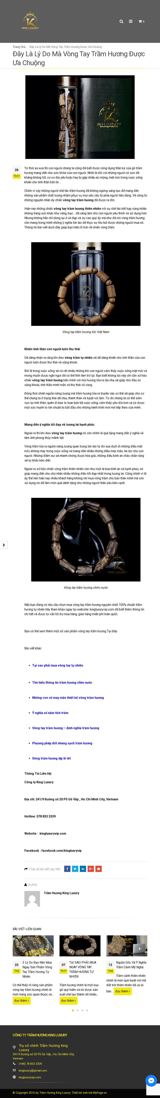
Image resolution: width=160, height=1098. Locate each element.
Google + (91, 869)
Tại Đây (112, 631)
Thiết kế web (80, 1092)
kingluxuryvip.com (102, 609)
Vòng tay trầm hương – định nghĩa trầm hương (65, 728)
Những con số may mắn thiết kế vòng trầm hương (68, 698)
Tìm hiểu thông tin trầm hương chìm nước (62, 682)
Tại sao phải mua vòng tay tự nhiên (57, 665)
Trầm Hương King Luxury (61, 893)
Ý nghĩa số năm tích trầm (50, 713)
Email (98, 869)
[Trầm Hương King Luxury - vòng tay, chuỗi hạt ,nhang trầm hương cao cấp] (30, 21)
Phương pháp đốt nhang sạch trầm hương (62, 743)
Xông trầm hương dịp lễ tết (51, 758)
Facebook (67, 869)
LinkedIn (83, 869)
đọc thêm (21, 1000)
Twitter (75, 869)
